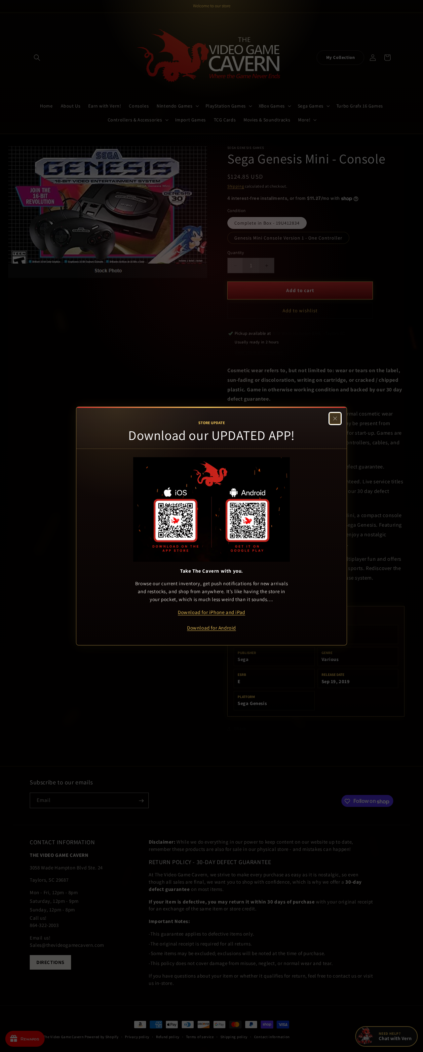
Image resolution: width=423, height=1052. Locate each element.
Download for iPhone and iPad (211, 612)
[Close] (335, 418)
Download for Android (211, 628)
